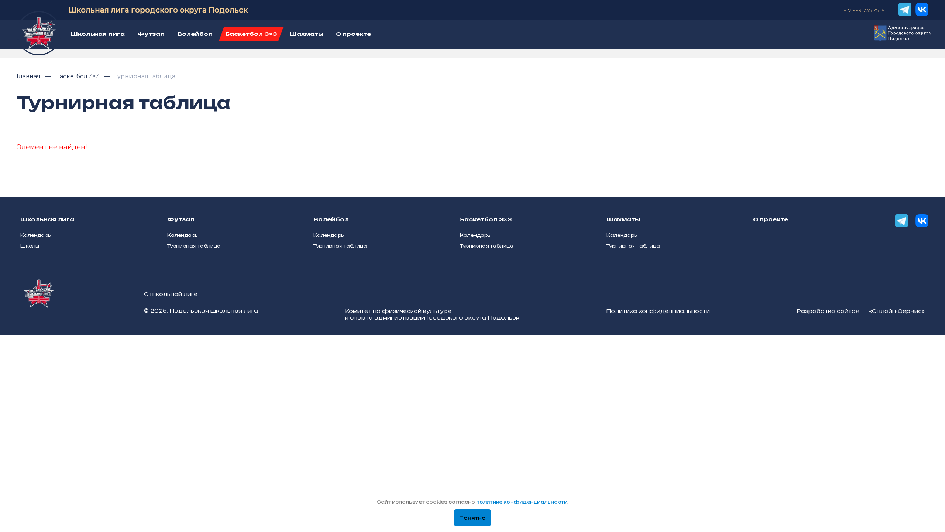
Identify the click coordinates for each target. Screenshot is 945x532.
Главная (29, 76)
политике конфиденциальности (521, 502)
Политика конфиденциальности (658, 311)
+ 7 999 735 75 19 (864, 10)
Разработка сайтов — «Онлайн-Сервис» (861, 311)
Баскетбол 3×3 (78, 76)
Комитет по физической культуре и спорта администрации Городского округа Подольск (432, 314)
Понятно (472, 518)
